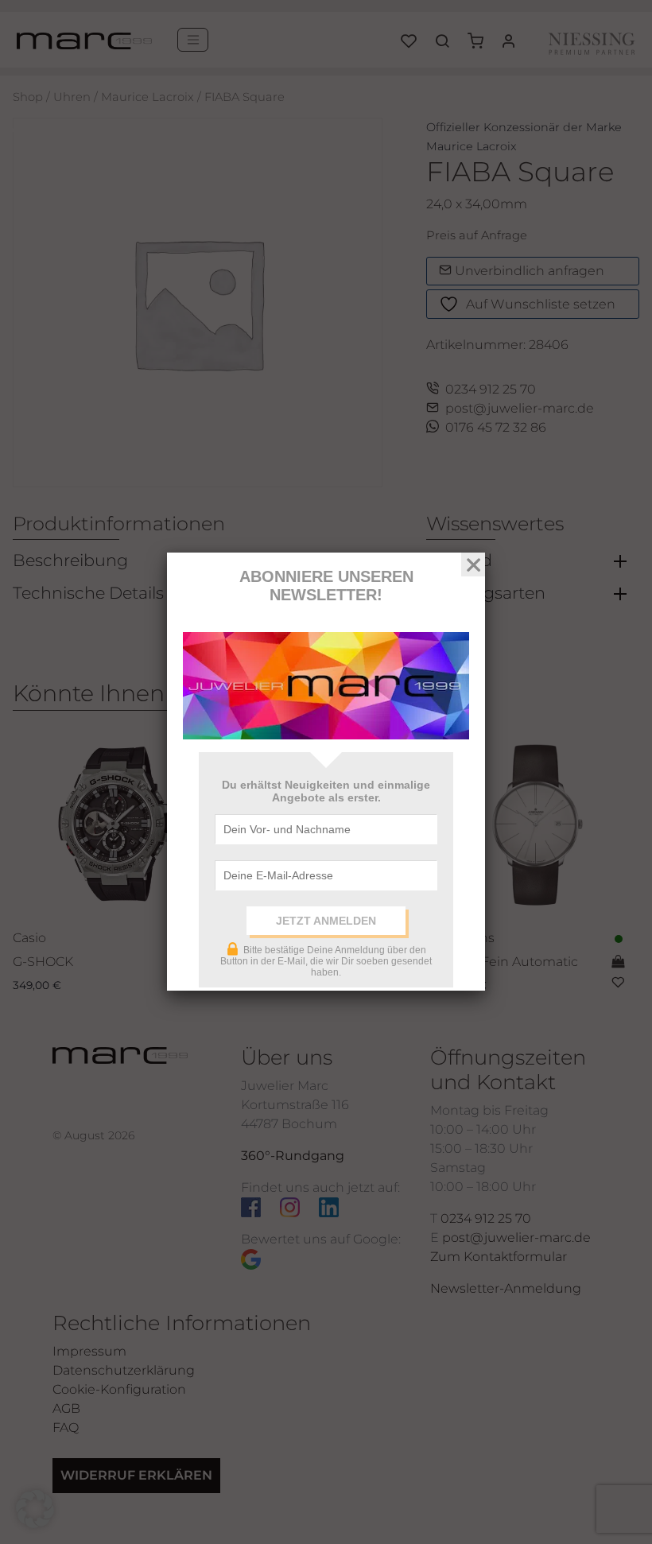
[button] (35, 1509)
